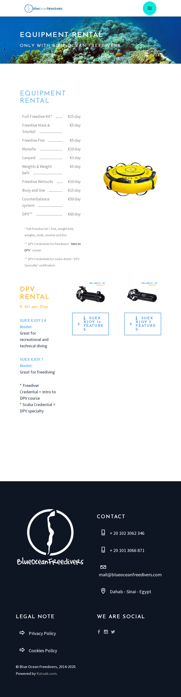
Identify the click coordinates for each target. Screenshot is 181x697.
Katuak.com (47, 673)
